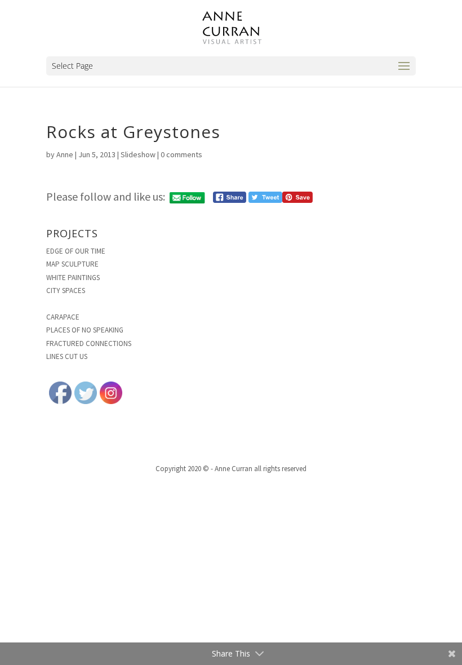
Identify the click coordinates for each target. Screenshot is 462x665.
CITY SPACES (65, 290)
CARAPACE (62, 317)
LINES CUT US (66, 356)
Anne (64, 154)
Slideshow (138, 154)
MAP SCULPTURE (72, 264)
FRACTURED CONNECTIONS (88, 343)
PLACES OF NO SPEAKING (84, 330)
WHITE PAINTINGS (73, 277)
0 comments (181, 154)
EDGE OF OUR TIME (75, 251)
